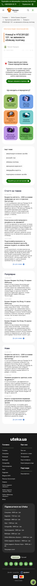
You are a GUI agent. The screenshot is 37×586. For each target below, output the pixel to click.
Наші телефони (25, 460)
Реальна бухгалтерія (8, 479)
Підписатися (26, 4)
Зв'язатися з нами (26, 453)
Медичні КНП (6, 475)
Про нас (23, 450)
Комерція (5, 456)
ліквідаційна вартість (13, 170)
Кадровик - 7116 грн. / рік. (12, 516)
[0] (33, 582)
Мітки (4, 499)
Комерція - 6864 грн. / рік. (12, 519)
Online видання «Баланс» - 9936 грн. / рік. (18, 541)
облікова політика (12, 162)
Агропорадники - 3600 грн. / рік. (14, 530)
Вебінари (5, 460)
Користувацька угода (27, 463)
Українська (15, 557)
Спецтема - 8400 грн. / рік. (13, 512)
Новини (4, 482)
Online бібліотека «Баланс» (7, 495)
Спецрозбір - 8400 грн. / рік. (13, 526)
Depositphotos (25, 473)
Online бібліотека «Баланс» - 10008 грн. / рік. (18, 537)
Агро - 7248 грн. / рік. (11, 523)
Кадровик (5, 472)
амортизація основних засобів (17, 153)
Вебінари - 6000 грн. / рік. (12, 533)
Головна (4, 450)
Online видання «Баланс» (7, 485)
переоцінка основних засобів (16, 174)
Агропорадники (7, 466)
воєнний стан (11, 158)
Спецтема (5, 453)
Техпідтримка (25, 456)
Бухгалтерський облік (22, 29)
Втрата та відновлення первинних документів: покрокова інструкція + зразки (18, 401)
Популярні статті (10, 549)
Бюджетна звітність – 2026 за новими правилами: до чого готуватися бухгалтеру (18, 199)
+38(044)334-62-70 (10, 4)
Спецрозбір (5, 463)
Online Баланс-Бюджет (10, 29)
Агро (3, 469)
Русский (23, 557)
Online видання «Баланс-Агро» (7, 490)
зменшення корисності (14, 166)
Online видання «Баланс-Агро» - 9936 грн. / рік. (18, 545)
